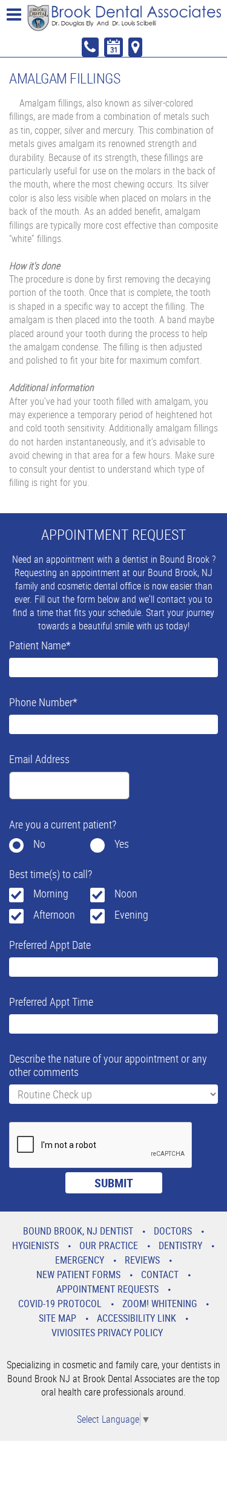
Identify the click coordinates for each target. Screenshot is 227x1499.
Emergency (79, 1260)
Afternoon (54, 914)
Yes (121, 843)
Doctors (173, 1231)
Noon (125, 893)
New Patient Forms (78, 1274)
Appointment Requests (107, 1289)
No (39, 843)
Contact (160, 1274)
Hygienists (35, 1245)
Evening (131, 914)
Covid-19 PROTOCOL (60, 1303)
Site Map (57, 1318)
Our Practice (108, 1245)
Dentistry (180, 1245)
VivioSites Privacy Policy (107, 1332)
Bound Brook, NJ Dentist (78, 1231)
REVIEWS (142, 1260)
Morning (50, 893)
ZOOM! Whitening (159, 1303)
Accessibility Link (136, 1318)
